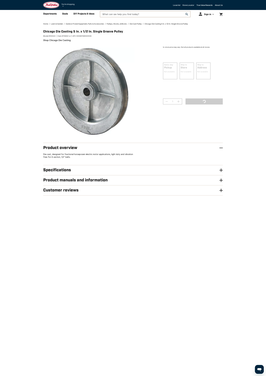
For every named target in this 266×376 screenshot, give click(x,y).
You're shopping (68, 4)
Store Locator (188, 5)
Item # (63, 36)
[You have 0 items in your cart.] (221, 14)
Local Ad (176, 5)
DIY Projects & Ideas (83, 14)
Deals (65, 14)
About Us (219, 5)
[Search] (187, 14)
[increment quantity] (178, 101)
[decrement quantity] (167, 101)
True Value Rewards (204, 5)
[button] (206, 14)
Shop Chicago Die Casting (57, 40)
